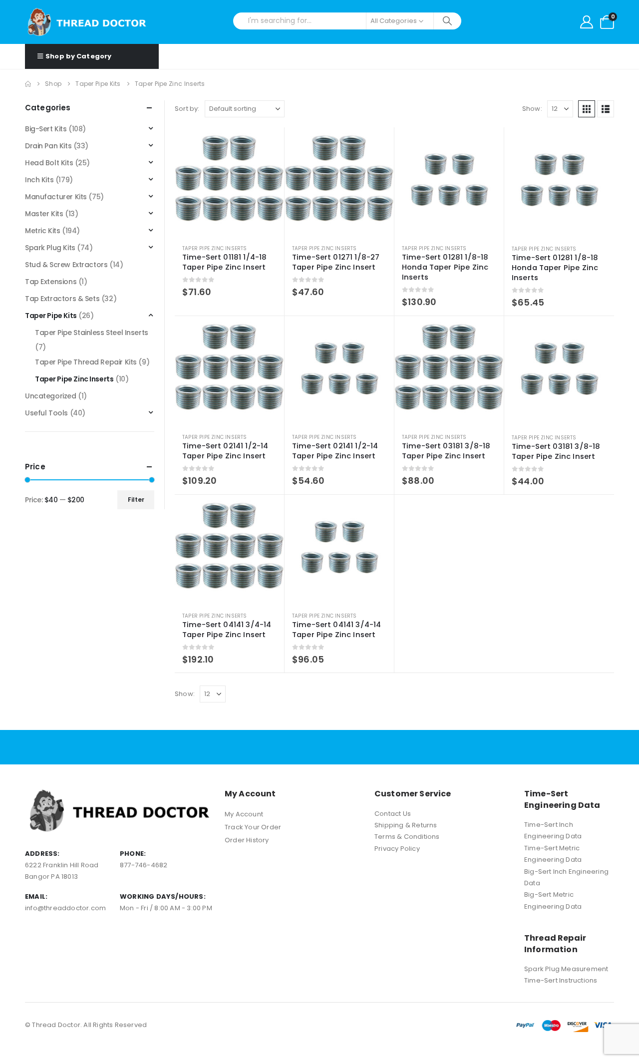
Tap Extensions (50, 282)
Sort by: (187, 108)
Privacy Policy (397, 848)
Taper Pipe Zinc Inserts (214, 248)
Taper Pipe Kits (51, 316)
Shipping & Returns (405, 825)
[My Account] (586, 21)
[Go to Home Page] (28, 83)
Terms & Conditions (407, 836)
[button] (586, 108)
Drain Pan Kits (48, 146)
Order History (247, 840)
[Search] (447, 20)
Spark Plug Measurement (566, 969)
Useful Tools (46, 413)
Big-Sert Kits (46, 129)
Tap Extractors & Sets (62, 299)
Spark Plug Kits (50, 248)
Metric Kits (42, 231)
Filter (136, 499)
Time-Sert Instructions (560, 980)
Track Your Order (253, 827)
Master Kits (44, 214)
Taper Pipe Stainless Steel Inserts (91, 333)
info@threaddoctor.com (65, 908)
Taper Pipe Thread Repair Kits (86, 362)
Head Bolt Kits (49, 163)
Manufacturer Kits (56, 197)
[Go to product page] (229, 182)
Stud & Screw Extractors (66, 265)
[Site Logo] (87, 21)
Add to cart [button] (268, 144)
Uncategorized (50, 396)
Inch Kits (39, 180)
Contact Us (392, 813)
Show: (532, 108)
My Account (244, 814)
